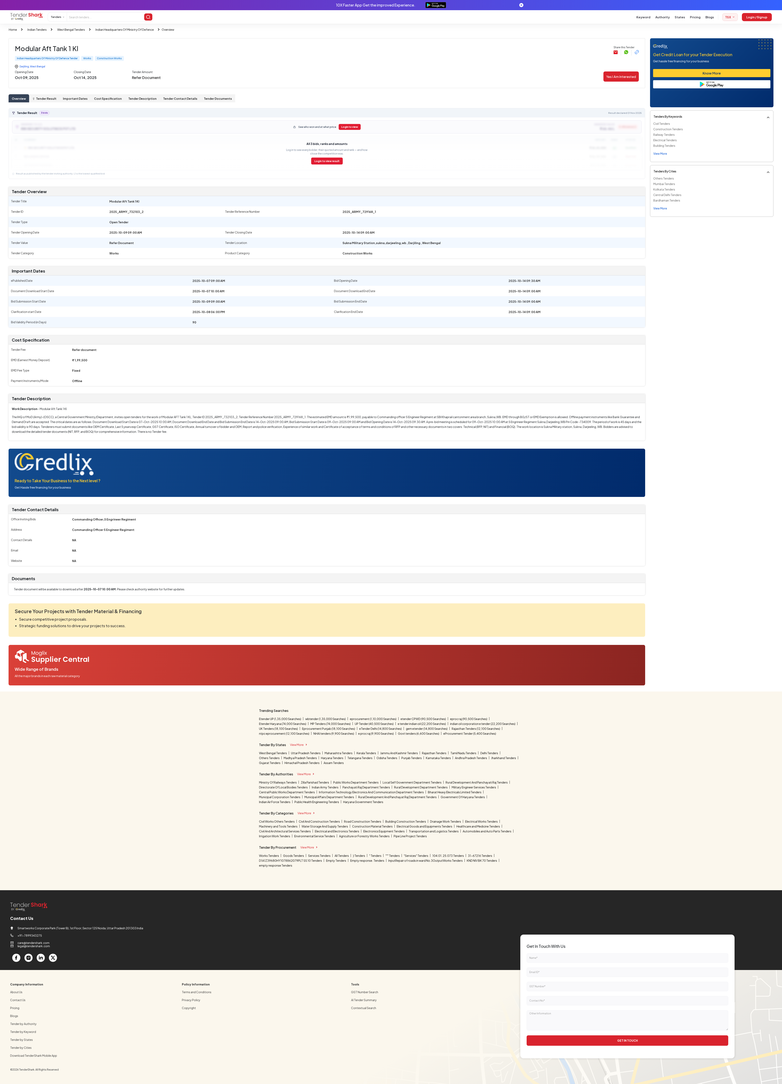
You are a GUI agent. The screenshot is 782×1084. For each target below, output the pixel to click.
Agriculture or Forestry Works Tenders (364, 836)
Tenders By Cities (664, 171)
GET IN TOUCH (627, 1040)
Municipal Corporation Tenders (279, 797)
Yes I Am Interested (621, 77)
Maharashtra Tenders (339, 753)
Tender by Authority (23, 1024)
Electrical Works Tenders (481, 821)
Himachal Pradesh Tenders (302, 763)
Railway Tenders (664, 134)
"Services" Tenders (416, 855)
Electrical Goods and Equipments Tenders (424, 826)
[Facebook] (16, 958)
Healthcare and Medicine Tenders (478, 826)
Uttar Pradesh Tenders (306, 753)
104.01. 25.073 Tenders (448, 855)
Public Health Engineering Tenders (316, 802)
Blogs (709, 17)
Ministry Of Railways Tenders (278, 782)
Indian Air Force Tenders (274, 802)
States (680, 17)
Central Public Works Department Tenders (287, 792)
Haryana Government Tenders (363, 802)
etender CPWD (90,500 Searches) (423, 719)
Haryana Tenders (332, 758)
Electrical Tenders (665, 140)
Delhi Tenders (489, 753)
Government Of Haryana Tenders (463, 797)
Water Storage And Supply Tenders (325, 826)
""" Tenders (393, 855)
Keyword (643, 17)
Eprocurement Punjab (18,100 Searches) (328, 728)
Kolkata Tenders (664, 189)
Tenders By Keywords (667, 116)
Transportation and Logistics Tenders (434, 831)
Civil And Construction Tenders (319, 821)
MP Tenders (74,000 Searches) (330, 724)
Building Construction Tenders (405, 821)
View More (297, 744)
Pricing (695, 17)
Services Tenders (319, 855)
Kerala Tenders (366, 753)
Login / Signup (756, 17)
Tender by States (21, 1039)
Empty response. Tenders (367, 860)
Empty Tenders (336, 860)
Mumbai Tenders (664, 184)
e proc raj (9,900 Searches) (376, 733)
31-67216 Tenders (480, 855)
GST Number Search (364, 992)
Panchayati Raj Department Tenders (366, 787)
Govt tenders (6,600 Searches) (418, 733)
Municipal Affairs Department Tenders (329, 797)
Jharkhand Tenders (503, 758)
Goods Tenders (293, 855)
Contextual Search (363, 1008)
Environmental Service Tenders (314, 836)
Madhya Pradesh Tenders (300, 758)
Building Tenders (664, 145)
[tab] (19, 98)
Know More (712, 73)
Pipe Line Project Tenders (410, 836)
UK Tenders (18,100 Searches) (278, 728)
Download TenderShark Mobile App (33, 1055)
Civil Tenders (661, 123)
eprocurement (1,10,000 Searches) (373, 719)
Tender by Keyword (23, 1032)
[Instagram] (28, 958)
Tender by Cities (21, 1047)
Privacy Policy (191, 1000)
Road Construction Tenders (362, 821)
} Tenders (359, 855)
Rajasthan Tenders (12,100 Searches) (476, 728)
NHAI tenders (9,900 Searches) (333, 733)
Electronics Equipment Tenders (384, 831)
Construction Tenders (668, 129)
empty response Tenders (275, 865)
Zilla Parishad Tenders (315, 782)
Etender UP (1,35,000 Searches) (280, 719)
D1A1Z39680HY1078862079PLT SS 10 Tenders (290, 860)
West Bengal (37, 66)
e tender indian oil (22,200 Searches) (422, 724)
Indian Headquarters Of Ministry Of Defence (125, 29)
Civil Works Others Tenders (277, 821)
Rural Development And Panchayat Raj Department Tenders (397, 797)
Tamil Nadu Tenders (463, 753)
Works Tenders (269, 855)
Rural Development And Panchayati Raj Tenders (477, 782)
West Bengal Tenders (71, 29)
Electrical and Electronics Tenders (337, 831)
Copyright (189, 1008)
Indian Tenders (37, 29)
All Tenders (342, 855)
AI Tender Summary (364, 1000)
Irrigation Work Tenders (274, 836)
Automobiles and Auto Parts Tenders (487, 831)
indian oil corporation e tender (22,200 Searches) (482, 724)
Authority (662, 17)
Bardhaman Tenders (666, 200)
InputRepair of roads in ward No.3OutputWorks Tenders (425, 860)
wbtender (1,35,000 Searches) (325, 719)
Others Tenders (663, 178)
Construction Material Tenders (372, 826)
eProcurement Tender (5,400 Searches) (469, 733)
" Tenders (375, 855)
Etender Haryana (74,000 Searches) (282, 724)
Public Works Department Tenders (356, 782)
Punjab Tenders (411, 758)
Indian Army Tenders (325, 787)
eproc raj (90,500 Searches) (468, 719)
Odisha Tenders (387, 758)
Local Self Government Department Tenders (412, 782)
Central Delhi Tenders (667, 195)
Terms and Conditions (196, 992)
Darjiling (24, 66)
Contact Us (17, 1000)
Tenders (56, 17)
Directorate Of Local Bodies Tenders (283, 787)
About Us (16, 992)
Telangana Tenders (359, 758)
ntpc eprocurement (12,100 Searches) (284, 733)
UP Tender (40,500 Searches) (374, 724)
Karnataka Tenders (438, 758)
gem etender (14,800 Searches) (427, 728)
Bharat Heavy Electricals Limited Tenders (454, 792)
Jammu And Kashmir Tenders (399, 753)
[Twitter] (53, 958)
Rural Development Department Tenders (421, 787)
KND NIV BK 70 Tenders (482, 860)
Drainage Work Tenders (445, 821)
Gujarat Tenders (269, 763)
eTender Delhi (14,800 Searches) (380, 728)
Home (13, 29)
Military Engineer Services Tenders (474, 787)
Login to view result (326, 161)
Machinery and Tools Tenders (278, 826)
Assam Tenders (334, 763)
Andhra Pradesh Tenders (471, 758)
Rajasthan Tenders (434, 753)
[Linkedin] (41, 958)
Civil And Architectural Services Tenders (285, 831)
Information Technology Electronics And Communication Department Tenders (371, 792)
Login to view (349, 126)
